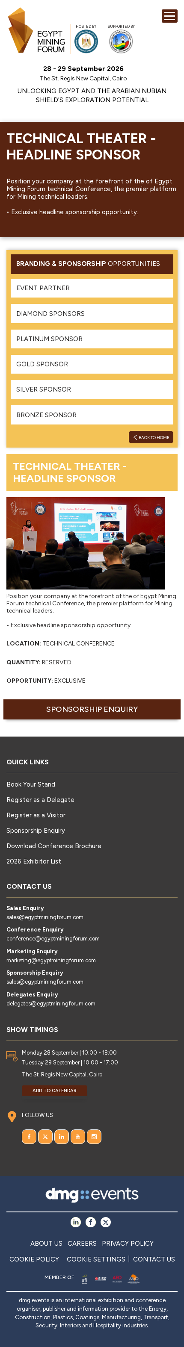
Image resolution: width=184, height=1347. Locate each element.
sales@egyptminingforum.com (44, 917)
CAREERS (82, 1243)
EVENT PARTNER (43, 288)
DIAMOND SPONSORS (50, 314)
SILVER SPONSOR (43, 389)
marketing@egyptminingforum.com (51, 960)
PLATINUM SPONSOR (49, 339)
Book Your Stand (30, 784)
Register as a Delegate (40, 800)
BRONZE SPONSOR (46, 415)
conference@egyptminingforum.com (53, 938)
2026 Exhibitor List (33, 861)
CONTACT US (154, 1259)
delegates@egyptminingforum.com (50, 1003)
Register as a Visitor (35, 815)
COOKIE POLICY (34, 1259)
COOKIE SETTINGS (96, 1259)
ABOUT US (46, 1243)
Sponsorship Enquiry (92, 709)
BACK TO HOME (153, 437)
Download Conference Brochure (53, 846)
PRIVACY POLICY (128, 1243)
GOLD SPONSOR (42, 364)
